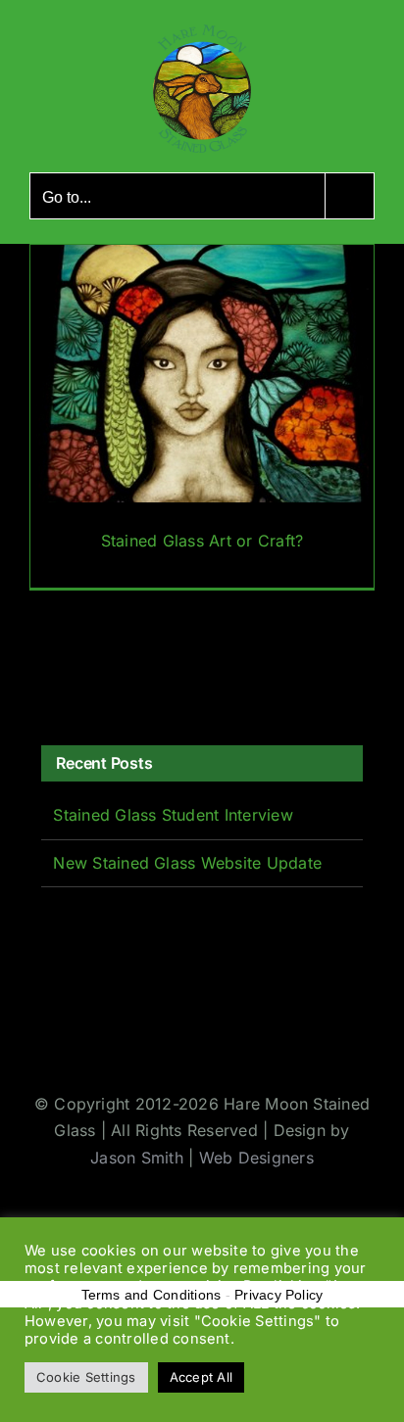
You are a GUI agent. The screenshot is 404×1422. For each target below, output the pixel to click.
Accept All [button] (201, 1377)
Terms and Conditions (151, 1295)
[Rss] (138, 678)
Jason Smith (136, 1157)
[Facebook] (48, 678)
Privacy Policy (278, 1295)
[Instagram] (108, 678)
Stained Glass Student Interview (172, 815)
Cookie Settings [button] (86, 1377)
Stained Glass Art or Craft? (202, 540)
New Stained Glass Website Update (187, 863)
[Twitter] (78, 678)
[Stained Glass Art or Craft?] (202, 416)
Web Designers (256, 1157)
